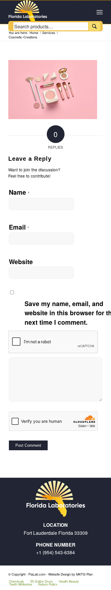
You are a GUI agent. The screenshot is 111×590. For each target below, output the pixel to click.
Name (19, 192)
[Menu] (99, 12)
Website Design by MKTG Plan (70, 574)
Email (19, 226)
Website (21, 261)
